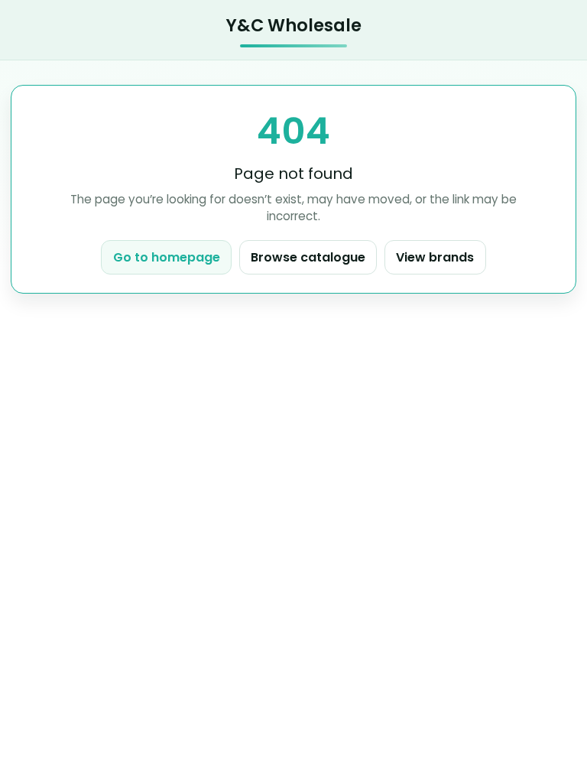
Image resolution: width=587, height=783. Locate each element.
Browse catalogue (308, 257)
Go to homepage (166, 257)
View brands (435, 257)
